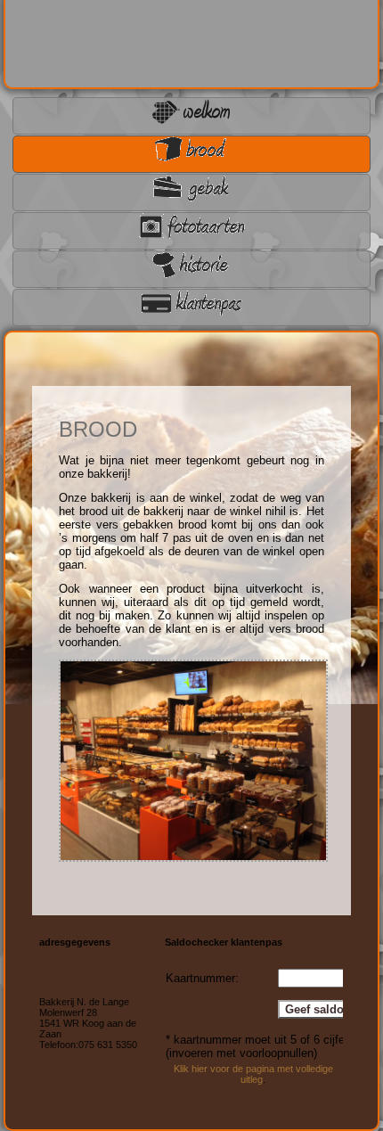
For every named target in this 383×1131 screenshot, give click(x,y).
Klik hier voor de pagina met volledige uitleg (253, 1074)
